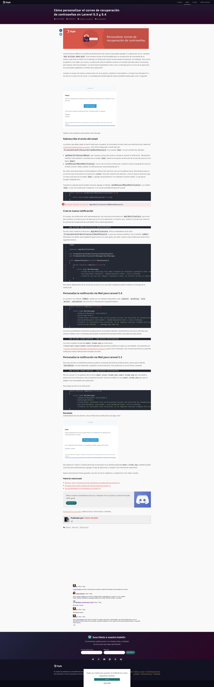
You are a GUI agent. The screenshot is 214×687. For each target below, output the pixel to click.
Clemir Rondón (91, 517)
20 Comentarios (101, 19)
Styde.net (7, 2)
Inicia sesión (205, 2)
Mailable (68, 527)
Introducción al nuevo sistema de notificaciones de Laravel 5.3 (88, 485)
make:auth (75, 527)
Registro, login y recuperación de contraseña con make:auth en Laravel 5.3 (92, 483)
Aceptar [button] (107, 679)
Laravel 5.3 (83, 19)
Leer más (107, 683)
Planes (194, 2)
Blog (187, 2)
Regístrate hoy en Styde (72, 511)
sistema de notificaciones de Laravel (76, 147)
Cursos (179, 2)
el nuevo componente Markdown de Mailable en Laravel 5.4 (85, 349)
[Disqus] (107, 558)
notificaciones (84, 527)
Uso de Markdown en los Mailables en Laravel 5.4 (83, 488)
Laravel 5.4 (90, 19)
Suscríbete (135, 668)
